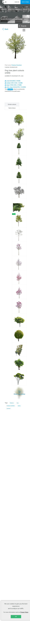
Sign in (17, 2)
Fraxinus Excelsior (16, 65)
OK (16, 616)
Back (6, 29)
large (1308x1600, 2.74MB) (14, 85)
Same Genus (12, 108)
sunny (19, 405)
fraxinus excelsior (11, 405)
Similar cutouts (12, 104)
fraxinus (12, 403)
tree (17, 403)
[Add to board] (24, 30)
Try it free (25, 2)
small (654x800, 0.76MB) (13, 81)
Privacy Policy (24, 612)
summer (8, 408)
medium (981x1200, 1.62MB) (14, 83)
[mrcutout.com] (2, 2)
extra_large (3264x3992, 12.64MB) (16, 87)
